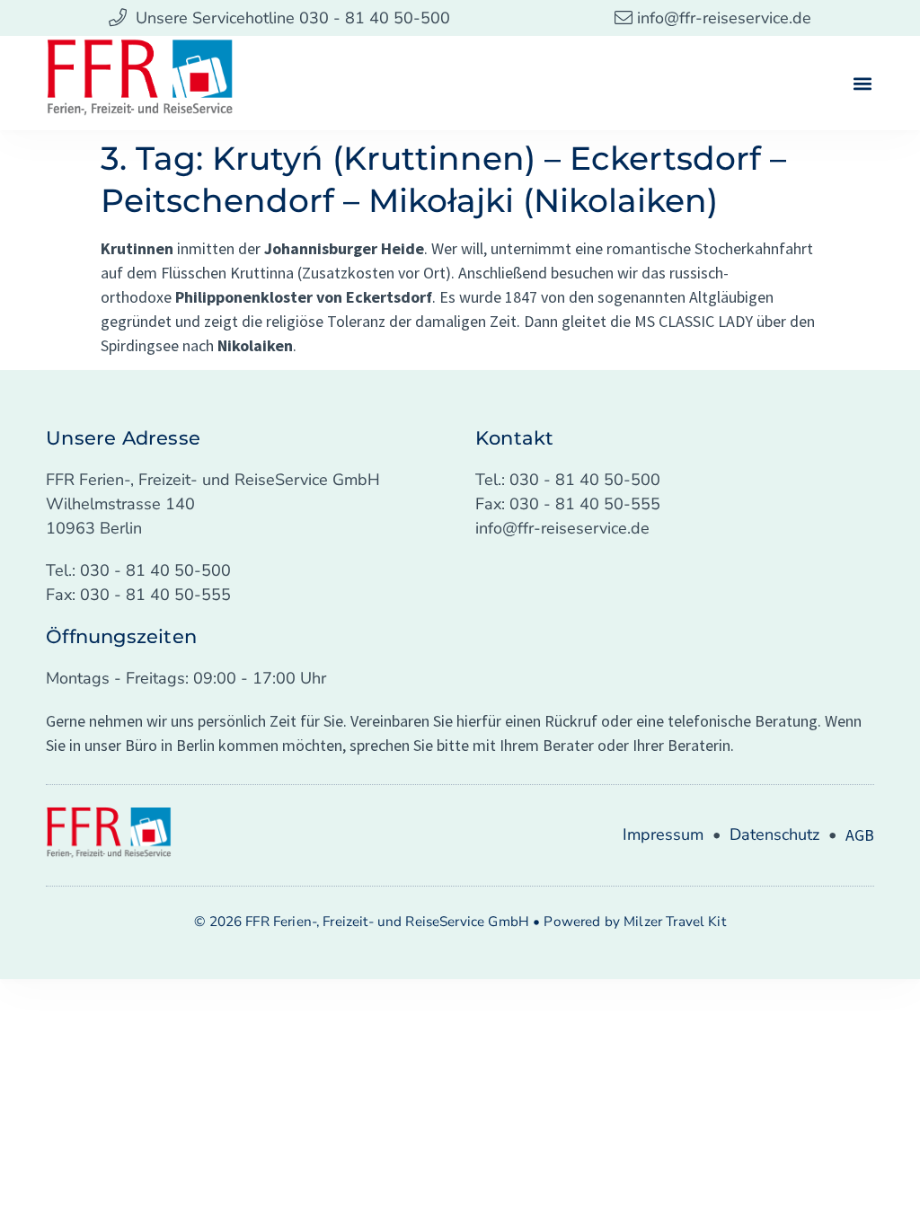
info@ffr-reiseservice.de (562, 528)
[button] (863, 83)
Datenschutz (774, 834)
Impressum (663, 834)
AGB (859, 835)
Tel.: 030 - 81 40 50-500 (138, 570)
